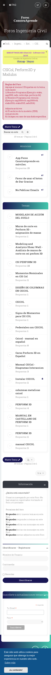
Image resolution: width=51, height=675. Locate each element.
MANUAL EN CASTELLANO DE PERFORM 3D (25, 419)
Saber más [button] (10, 662)
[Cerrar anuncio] (46, 51)
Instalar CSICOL (25, 379)
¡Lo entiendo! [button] (16, 670)
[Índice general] (25, 19)
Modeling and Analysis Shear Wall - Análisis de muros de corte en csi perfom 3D (29, 248)
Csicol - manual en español (26, 340)
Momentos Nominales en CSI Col (29, 275)
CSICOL (19, 301)
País (10, 618)
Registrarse (24, 547)
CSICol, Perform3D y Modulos (19, 72)
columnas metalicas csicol (27, 391)
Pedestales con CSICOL (29, 327)
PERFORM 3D (23, 404)
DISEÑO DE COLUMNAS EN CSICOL (29, 289)
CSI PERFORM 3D (25, 262)
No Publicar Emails (27, 190)
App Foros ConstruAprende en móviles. (27, 161)
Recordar (9, 574)
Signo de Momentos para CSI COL (27, 314)
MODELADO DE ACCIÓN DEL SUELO (29, 216)
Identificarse (9, 547)
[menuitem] (12, 4)
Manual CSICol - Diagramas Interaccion (29, 366)
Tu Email (11, 608)
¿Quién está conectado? (18, 492)
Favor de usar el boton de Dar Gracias (28, 180)
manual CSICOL (24, 444)
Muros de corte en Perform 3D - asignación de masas (28, 229)
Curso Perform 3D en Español (27, 354)
